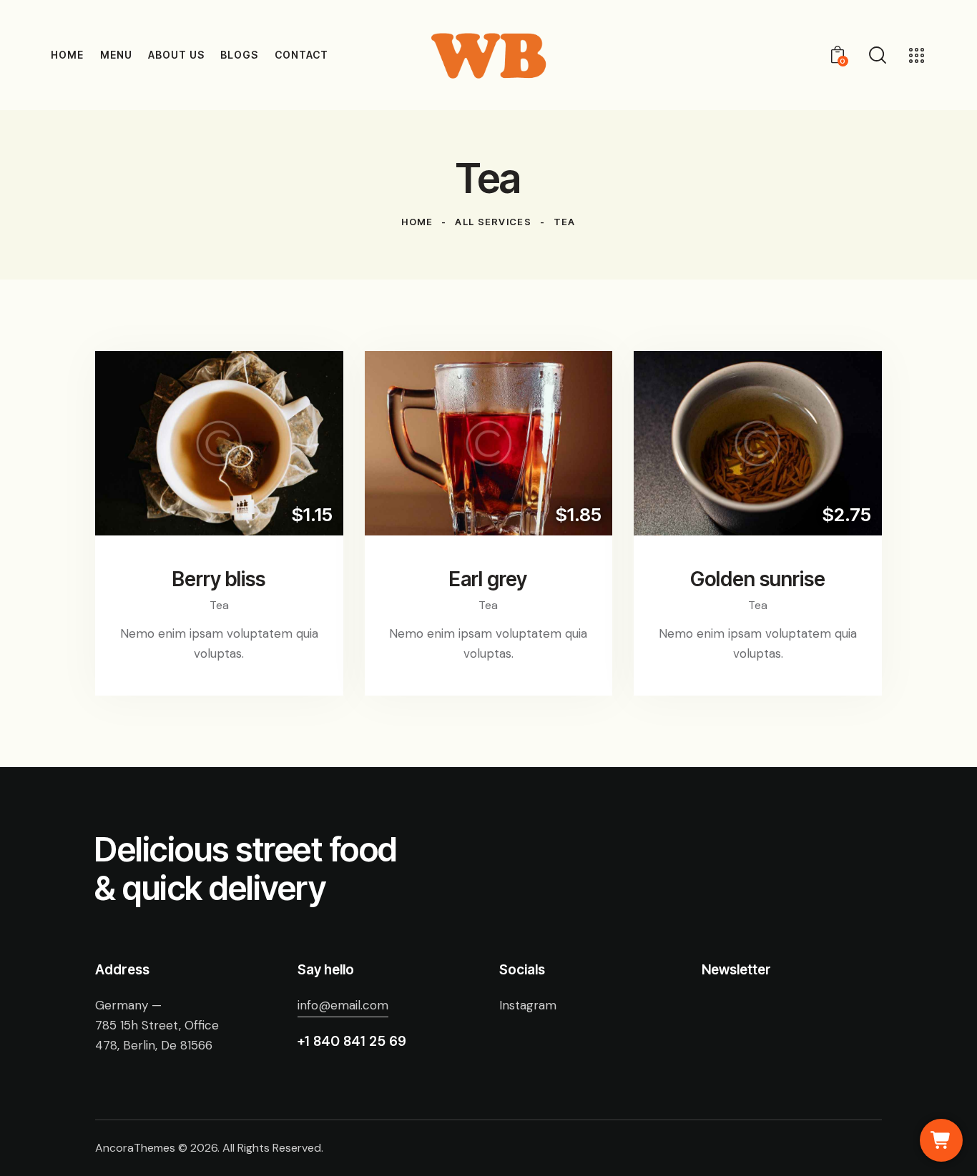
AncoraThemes (135, 1147)
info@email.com (343, 1005)
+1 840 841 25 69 (352, 1041)
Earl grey (488, 579)
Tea (219, 605)
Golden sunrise (757, 579)
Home (417, 221)
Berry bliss (218, 579)
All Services (493, 221)
